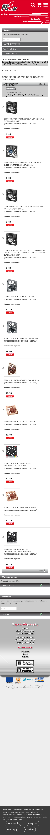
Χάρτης (25, 656)
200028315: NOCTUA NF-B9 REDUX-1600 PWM (21, 338)
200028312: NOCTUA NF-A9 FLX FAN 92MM (20, 422)
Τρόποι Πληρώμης (25, 633)
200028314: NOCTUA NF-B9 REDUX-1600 (19, 297)
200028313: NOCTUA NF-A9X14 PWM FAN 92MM (21, 380)
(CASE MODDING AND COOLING (16, 124)
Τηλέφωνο (25, 651)
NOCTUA (33, 299)
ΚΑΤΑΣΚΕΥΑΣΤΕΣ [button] (11, 44)
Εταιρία (25, 628)
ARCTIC (33, 124)
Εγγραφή (5, 614)
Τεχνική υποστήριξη (25, 642)
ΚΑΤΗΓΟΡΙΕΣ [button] (9, 49)
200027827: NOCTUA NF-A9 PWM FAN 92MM (20, 507)
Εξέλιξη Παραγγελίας (25, 631)
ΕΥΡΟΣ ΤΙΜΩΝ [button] (10, 53)
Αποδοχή (29, 829)
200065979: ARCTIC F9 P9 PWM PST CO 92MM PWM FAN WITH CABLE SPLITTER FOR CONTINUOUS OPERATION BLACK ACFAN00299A (24, 253)
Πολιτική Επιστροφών (25, 640)
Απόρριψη (11, 829)
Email (25, 654)
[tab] (25, 44)
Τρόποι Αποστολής (25, 637)
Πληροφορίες (13, 823)
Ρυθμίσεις (33, 823)
